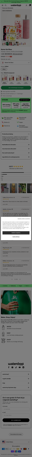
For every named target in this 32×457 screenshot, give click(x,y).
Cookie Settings (16, 236)
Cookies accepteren (16, 232)
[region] (16, 228)
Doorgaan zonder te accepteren (24, 218)
